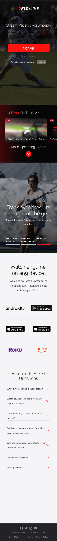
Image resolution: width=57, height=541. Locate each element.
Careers (34, 532)
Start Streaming (25, 133)
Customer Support (18, 532)
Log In (42, 61)
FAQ (44, 532)
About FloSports (15, 537)
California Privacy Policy (37, 537)
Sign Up (28, 48)
